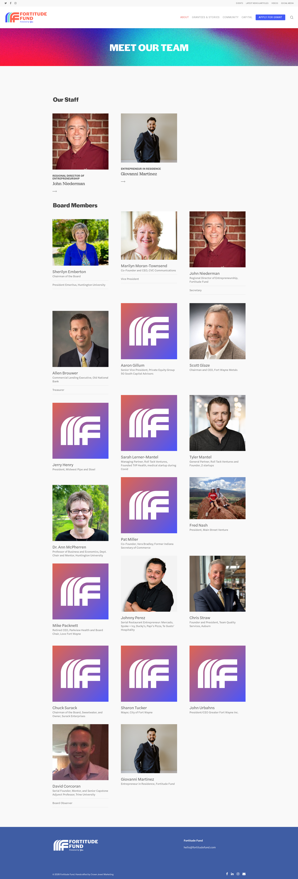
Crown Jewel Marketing (102, 874)
